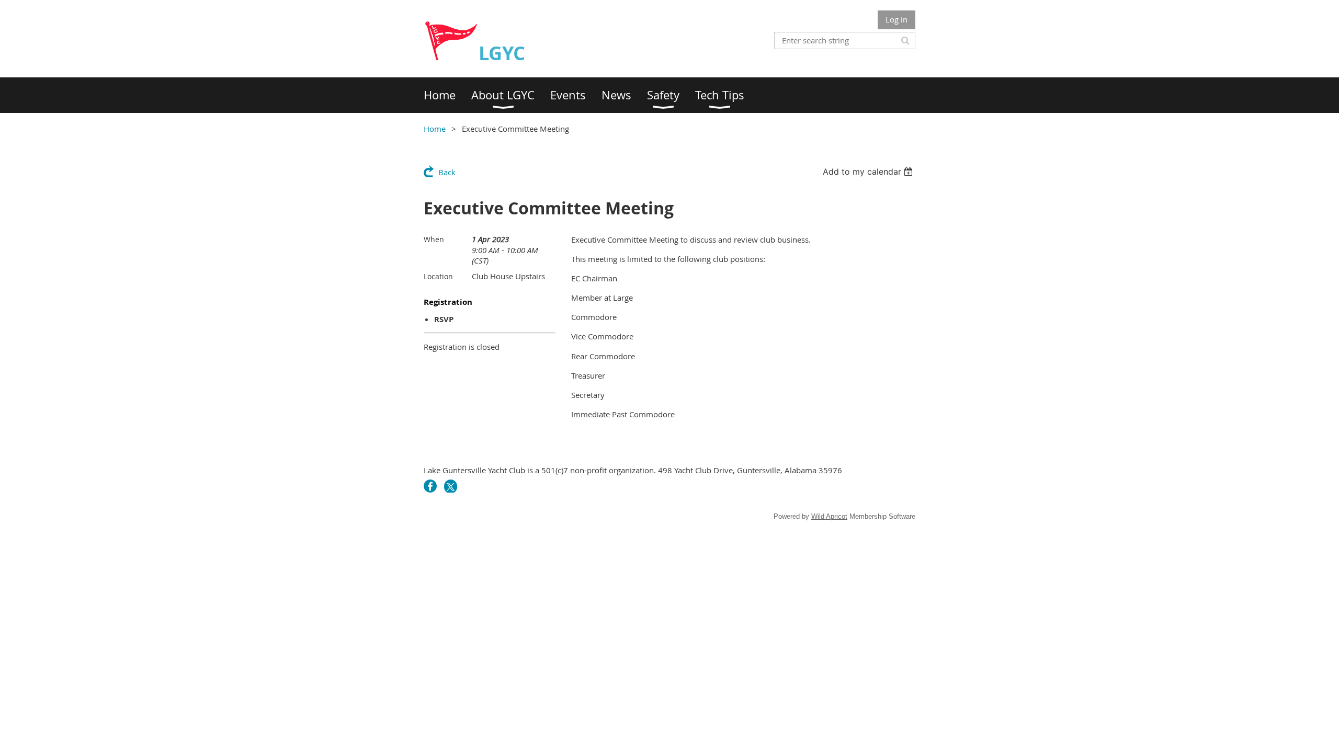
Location (438, 276)
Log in (896, 19)
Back (447, 172)
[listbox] (869, 171)
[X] (450, 486)
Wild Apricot (829, 516)
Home (435, 128)
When (434, 239)
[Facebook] (430, 486)
